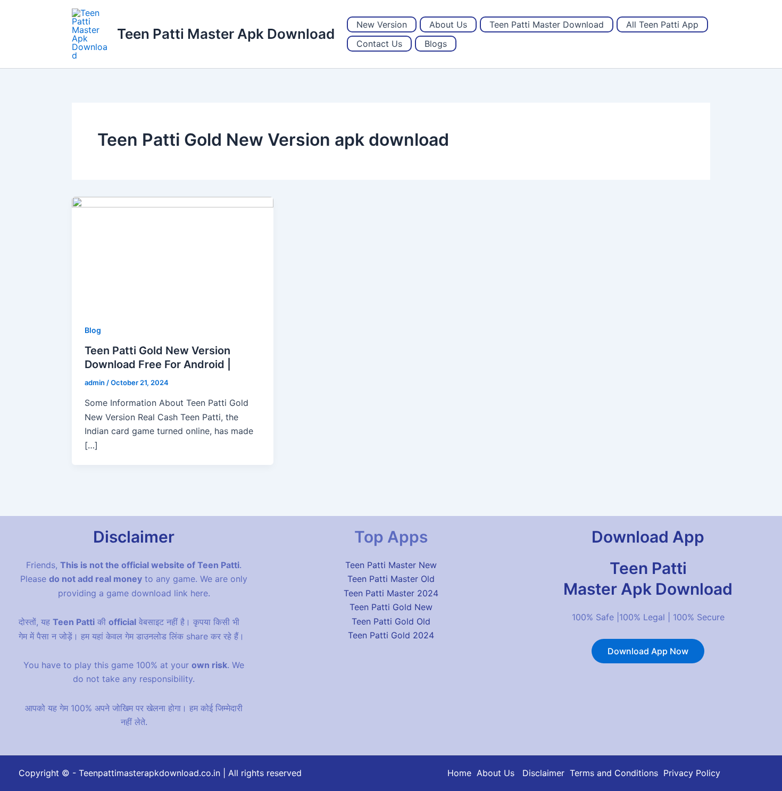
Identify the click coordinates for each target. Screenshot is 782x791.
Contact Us (379, 43)
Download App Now (648, 651)
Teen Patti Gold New (391, 607)
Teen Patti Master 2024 (391, 593)
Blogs (436, 43)
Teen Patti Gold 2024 (391, 635)
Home (459, 773)
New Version (381, 24)
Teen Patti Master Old (391, 578)
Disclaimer (543, 773)
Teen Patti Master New (391, 565)
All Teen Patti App (662, 24)
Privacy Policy (691, 773)
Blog (93, 330)
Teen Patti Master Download (546, 24)
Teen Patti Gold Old (391, 621)
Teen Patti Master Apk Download (226, 34)
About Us (448, 24)
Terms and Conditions (614, 773)
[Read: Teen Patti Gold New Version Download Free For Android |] (172, 252)
